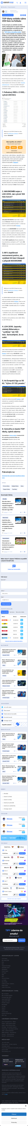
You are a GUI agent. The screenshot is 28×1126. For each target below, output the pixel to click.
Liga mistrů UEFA (6, 1000)
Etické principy (15, 1100)
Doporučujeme (11, 7)
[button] (26, 1105)
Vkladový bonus (19, 1059)
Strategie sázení (8, 720)
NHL (3, 962)
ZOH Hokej (4, 958)
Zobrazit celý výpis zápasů (14, 898)
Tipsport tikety (6, 489)
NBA (3, 974)
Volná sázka (6, 1059)
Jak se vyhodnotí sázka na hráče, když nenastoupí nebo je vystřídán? (8, 682)
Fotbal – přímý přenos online (8, 1023)
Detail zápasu (14, 150)
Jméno (3, 590)
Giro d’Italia (4, 982)
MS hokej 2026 (5, 960)
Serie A (3, 1008)
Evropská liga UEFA (6, 997)
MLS (3, 976)
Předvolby (14, 1122)
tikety (22, 486)
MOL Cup (4, 1015)
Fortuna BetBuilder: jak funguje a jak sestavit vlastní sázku (8, 671)
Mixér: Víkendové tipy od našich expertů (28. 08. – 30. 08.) (8, 661)
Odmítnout (14, 1118)
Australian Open (6, 967)
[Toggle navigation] (25, 2)
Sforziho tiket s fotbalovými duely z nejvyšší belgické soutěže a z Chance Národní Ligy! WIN (8, 505)
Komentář (3, 579)
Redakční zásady (22, 1100)
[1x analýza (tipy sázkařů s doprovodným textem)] (25, 850)
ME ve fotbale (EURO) (7, 995)
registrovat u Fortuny (13, 133)
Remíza (14, 147)
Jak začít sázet (7, 707)
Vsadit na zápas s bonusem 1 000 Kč (14, 152)
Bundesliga (4, 1004)
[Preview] (22, 891)
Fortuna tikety (6, 486)
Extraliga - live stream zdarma (9, 1027)
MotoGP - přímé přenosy (8, 1036)
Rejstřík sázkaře (6, 724)
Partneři (16, 1102)
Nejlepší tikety (15, 486)
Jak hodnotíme (5, 1102)
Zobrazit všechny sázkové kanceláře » (14, 641)
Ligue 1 (3, 1009)
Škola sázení (7, 710)
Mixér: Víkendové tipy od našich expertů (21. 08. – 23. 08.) (9, 767)
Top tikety (14, 489)
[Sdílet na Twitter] (23, 15)
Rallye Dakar (5, 985)
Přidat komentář (6, 604)
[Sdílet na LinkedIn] (25, 15)
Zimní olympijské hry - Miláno (9, 1021)
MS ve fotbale (5, 993)
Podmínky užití (8, 1100)
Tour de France (5, 978)
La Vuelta (4, 980)
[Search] (17, 2)
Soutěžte (4, 837)
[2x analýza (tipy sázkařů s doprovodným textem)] (25, 871)
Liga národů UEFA (6, 999)
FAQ (13, 1102)
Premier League (5, 1002)
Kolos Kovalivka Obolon (14, 143)
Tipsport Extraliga (6, 965)
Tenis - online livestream (8, 1030)
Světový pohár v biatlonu (8, 983)
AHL (3, 964)
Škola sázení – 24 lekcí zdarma (9, 1044)
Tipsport (15, 162)
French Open (5, 971)
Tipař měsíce (12, 837)
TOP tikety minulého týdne (12, 32)
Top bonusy (5, 1055)
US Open (4, 973)
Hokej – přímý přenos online (8, 1025)
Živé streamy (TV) (6, 1051)
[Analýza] (25, 850)
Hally (6, 11)
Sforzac (5, 512)
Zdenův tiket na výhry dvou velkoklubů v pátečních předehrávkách (9, 651)
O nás (6, 1094)
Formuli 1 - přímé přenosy (8, 1034)
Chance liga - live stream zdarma (10, 1028)
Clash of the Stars (6, 987)
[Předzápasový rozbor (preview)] (22, 891)
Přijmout (14, 1114)
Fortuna (18, 225)
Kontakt (10, 1102)
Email (2, 597)
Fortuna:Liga (5, 1011)
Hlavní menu (5, 517)
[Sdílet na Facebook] (21, 15)
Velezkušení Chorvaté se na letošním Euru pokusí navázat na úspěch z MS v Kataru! (8, 545)
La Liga (3, 1006)
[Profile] (20, 3)
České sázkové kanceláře (10, 713)
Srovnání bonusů (8, 717)
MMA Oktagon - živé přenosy (9, 1032)
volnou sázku (12, 435)
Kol (7, 147)
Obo (20, 147)
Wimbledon (4, 969)
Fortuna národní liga (6, 1013)
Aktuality (4, 7)
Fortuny (16, 301)
